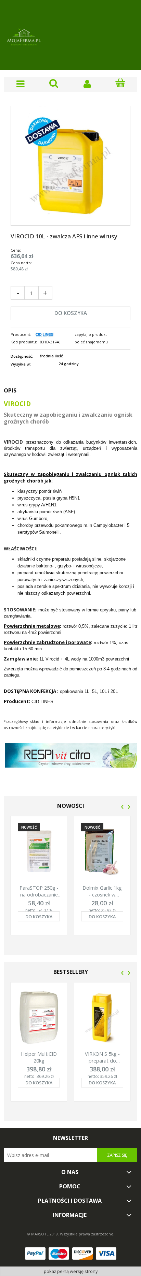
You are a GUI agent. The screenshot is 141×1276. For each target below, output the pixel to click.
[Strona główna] (24, 37)
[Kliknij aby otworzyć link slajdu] (71, 765)
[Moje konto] (87, 84)
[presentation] (122, 807)
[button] (20, 84)
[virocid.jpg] (70, 165)
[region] (70, 765)
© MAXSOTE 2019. (43, 1233)
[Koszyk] (121, 83)
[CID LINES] (44, 334)
